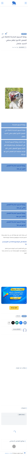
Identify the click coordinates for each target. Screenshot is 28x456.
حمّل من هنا (14, 307)
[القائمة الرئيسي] (26, 3)
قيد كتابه (24, 33)
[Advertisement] (14, 20)
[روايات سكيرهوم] (14, 3)
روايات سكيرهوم (8, 453)
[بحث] (2, 3)
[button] (20, 322)
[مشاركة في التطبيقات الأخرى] (9, 322)
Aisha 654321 (21, 47)
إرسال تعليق (21, 414)
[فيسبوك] (14, 446)
